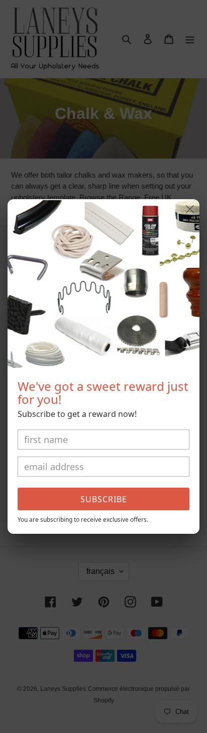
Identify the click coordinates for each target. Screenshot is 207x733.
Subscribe (103, 499)
